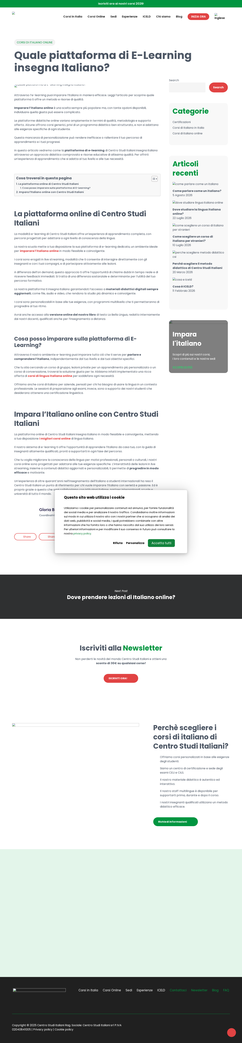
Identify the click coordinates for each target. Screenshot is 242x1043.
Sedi (129, 990)
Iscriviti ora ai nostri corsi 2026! (121, 4)
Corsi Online (112, 990)
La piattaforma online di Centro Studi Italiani (48, 184)
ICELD (161, 990)
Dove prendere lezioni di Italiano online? (121, 597)
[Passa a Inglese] (220, 16)
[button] (121, 678)
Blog (215, 990)
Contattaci (178, 990)
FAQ (226, 990)
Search (174, 80)
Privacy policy (42, 1029)
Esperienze (145, 990)
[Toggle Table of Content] (153, 179)
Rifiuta (118, 543)
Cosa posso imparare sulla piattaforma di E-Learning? (56, 188)
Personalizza (135, 543)
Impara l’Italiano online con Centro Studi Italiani (51, 192)
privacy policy (82, 533)
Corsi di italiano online (35, 42)
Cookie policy (64, 1029)
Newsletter (199, 990)
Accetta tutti (161, 543)
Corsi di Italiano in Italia (188, 128)
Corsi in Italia (88, 990)
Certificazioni (182, 122)
